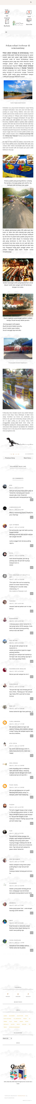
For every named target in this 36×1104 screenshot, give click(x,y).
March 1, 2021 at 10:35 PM (16, 555)
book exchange (7, 1018)
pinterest (8, 996)
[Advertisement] (18, 10)
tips (29, 1024)
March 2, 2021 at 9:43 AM (16, 671)
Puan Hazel (13, 785)
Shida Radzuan (15, 940)
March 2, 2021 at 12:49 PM (16, 765)
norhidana (13, 618)
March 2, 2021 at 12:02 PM (16, 746)
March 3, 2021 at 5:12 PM (16, 905)
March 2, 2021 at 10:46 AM (16, 708)
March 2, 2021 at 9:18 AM (16, 643)
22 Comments (29, 454)
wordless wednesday (14, 1027)
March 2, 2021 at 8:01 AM (16, 603)
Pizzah (11, 804)
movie (26, 1021)
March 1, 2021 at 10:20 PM (16, 527)
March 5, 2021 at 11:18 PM (16, 942)
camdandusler (15, 507)
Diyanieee (13, 883)
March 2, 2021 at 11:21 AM (16, 724)
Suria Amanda (14, 721)
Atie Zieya (13, 743)
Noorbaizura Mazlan (17, 669)
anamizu (12, 903)
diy (29, 1018)
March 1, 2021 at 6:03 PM (16, 488)
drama (5, 1021)
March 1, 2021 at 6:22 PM (16, 509)
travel (5, 1027)
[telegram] (13, 454)
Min (10, 485)
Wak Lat (12, 706)
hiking (15, 1021)
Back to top (26, 1100)
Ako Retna (13, 640)
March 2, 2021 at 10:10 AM (16, 686)
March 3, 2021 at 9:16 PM (16, 923)
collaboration (17, 1018)
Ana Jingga (13, 763)
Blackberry (12, 1015)
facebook (28, 996)
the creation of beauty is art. (19, 576)
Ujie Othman (14, 525)
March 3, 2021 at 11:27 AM (16, 861)
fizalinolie (13, 684)
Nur (10, 831)
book (26, 1015)
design (25, 1018)
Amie (11, 920)
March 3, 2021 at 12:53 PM (16, 885)
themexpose (21, 1095)
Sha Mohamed (14, 859)
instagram (18, 996)
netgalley (6, 1024)
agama (5, 1015)
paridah (12, 601)
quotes (12, 1024)
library (21, 1021)
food (10, 1021)
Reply (31, 499)
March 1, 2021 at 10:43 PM (16, 579)
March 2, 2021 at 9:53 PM (16, 833)
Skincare (24, 1024)
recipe (18, 1024)
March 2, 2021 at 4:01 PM (16, 807)
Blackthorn (20, 1015)
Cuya (11, 553)
